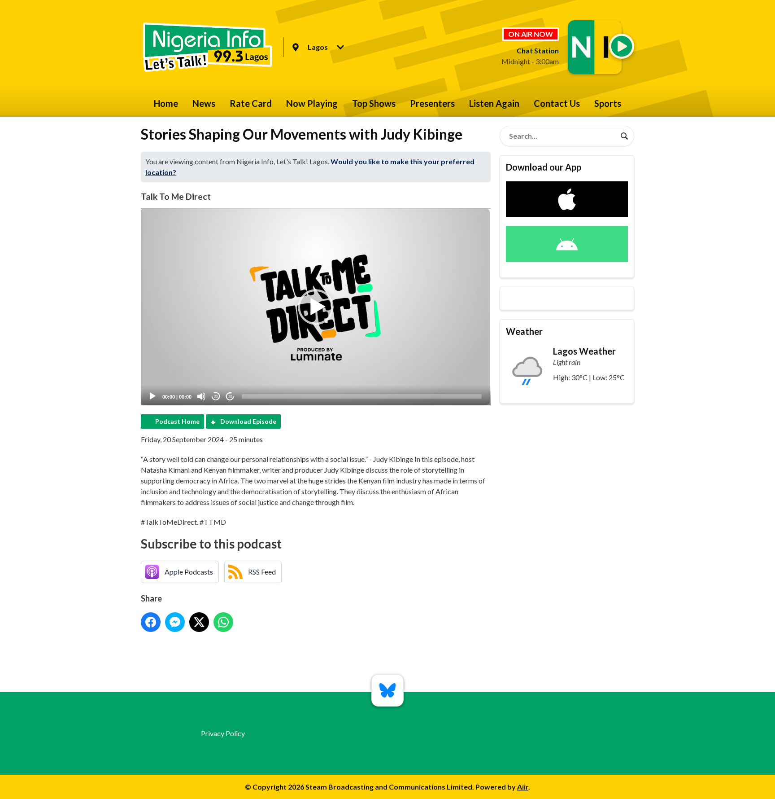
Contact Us (557, 103)
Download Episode (248, 421)
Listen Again (494, 103)
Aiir (522, 786)
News (203, 103)
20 (216, 397)
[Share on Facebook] (151, 622)
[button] (316, 307)
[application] (316, 306)
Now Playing (312, 103)
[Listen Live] (621, 46)
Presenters (432, 103)
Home (166, 103)
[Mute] (201, 396)
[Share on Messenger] (175, 622)
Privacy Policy (223, 733)
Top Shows (374, 103)
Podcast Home (177, 421)
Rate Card (251, 103)
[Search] (624, 136)
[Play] (152, 396)
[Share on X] (199, 622)
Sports (607, 103)
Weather (524, 331)
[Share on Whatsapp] (223, 622)
